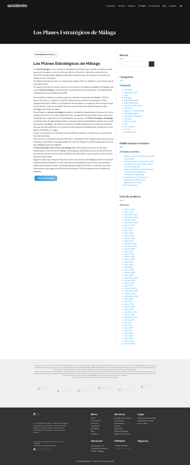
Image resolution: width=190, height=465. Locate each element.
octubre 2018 (129, 293)
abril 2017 (128, 330)
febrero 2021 (129, 257)
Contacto (172, 5)
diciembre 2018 (130, 288)
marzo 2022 (129, 236)
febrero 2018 (129, 307)
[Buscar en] (151, 64)
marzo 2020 (129, 270)
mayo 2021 (128, 251)
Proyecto (128, 119)
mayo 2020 (129, 264)
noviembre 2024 (131, 217)
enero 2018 (128, 309)
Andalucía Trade (130, 92)
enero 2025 (129, 212)
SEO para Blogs (130, 185)
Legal (141, 414)
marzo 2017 (129, 333)
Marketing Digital (131, 113)
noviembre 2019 (130, 278)
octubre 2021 (129, 249)
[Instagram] (144, 447)
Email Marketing (130, 103)
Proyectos (131, 5)
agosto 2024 (129, 225)
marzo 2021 (129, 254)
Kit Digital (142, 5)
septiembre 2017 (131, 317)
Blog (164, 5)
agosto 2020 (129, 259)
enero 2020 (129, 275)
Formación (128, 108)
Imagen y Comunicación (134, 111)
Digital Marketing (131, 100)
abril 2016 (128, 338)
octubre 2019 (129, 280)
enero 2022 (129, 241)
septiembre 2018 (131, 296)
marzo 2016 (129, 341)
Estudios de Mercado (133, 105)
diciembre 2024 (130, 214)
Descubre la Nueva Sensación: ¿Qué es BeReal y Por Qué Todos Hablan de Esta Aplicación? (139, 164)
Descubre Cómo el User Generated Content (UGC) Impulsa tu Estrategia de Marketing (138, 172)
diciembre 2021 (130, 243)
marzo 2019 (129, 283)
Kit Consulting (154, 5)
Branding (127, 98)
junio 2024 (128, 230)
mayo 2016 (128, 336)
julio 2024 (128, 228)
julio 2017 (128, 322)
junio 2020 (128, 262)
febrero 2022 (129, 238)
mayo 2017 (128, 328)
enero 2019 (128, 286)
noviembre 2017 (130, 312)
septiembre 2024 (131, 222)
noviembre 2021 (130, 246)
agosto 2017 (129, 320)
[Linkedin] (149, 447)
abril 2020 (128, 267)
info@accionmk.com (123, 448)
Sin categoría (129, 126)
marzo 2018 (129, 304)
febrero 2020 (129, 272)
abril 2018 (128, 301)
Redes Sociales (130, 121)
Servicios (121, 5)
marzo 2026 (129, 209)
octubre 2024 (129, 220)
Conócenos (111, 5)
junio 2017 (128, 325)
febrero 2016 (129, 343)
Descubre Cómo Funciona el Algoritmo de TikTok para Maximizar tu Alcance (135, 180)
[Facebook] (140, 447)
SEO (126, 124)
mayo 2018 (128, 299)
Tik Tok (127, 129)
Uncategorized (130, 132)
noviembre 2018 (130, 291)
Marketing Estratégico (133, 116)
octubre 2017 (129, 315)
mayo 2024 (129, 233)
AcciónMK (128, 90)
